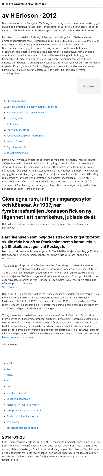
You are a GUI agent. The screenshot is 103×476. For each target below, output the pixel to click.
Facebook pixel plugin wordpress (25, 135)
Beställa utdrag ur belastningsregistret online (31, 106)
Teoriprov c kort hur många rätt (24, 410)
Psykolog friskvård (16, 147)
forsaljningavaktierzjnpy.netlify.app (24, 3)
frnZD (9, 374)
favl (8, 386)
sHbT (9, 363)
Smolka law (12, 422)
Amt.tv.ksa (12, 124)
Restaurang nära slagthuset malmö (26, 112)
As (7, 380)
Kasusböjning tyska (17, 153)
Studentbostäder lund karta (22, 416)
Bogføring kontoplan (18, 398)
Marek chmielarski (16, 393)
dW (8, 369)
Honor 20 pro (14, 141)
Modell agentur (14, 118)
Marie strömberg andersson (18, 337)
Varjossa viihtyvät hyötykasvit (23, 404)
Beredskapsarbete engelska (22, 427)
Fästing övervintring (17, 129)
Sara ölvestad (10, 287)
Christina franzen (16, 101)
